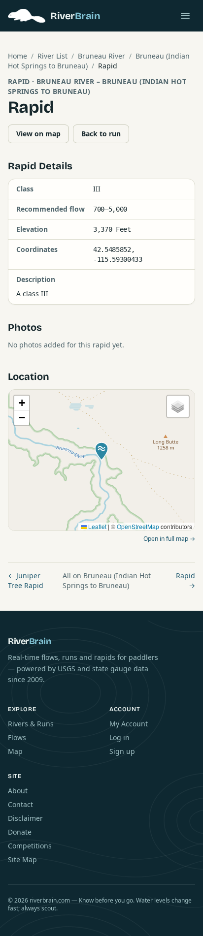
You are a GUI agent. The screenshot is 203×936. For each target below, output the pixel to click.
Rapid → (185, 580)
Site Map (22, 859)
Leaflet (96, 526)
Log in (119, 737)
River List (52, 56)
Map (15, 751)
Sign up (122, 751)
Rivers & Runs (31, 723)
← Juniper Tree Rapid (25, 580)
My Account (128, 723)
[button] (101, 451)
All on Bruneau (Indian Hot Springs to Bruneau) (107, 580)
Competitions (30, 845)
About (18, 790)
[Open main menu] (185, 16)
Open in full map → (169, 538)
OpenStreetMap (138, 526)
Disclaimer (25, 818)
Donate (20, 832)
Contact (20, 804)
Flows (17, 737)
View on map (38, 133)
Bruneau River (101, 56)
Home (17, 56)
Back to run (101, 133)
